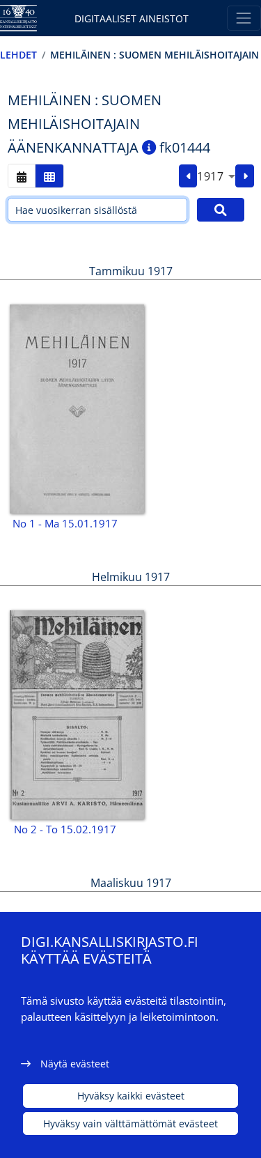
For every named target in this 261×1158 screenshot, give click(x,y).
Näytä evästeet (74, 1063)
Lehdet (18, 54)
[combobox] (216, 176)
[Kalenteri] (21, 175)
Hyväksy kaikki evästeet (130, 1095)
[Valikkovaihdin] (244, 18)
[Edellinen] (188, 176)
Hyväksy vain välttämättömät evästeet (130, 1123)
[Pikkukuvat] (49, 175)
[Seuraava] (244, 176)
